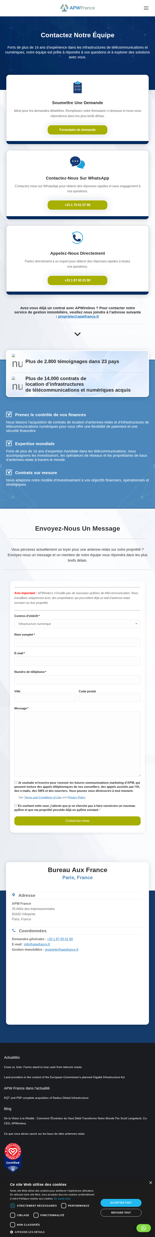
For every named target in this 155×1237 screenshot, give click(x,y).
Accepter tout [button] (121, 1202)
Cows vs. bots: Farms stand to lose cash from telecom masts (43, 1067)
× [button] (150, 1182)
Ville (17, 691)
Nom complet (24, 634)
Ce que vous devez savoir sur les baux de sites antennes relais (44, 1133)
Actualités (12, 1057)
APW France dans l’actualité (27, 1088)
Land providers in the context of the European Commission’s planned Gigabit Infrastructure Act (64, 1077)
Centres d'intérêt (27, 616)
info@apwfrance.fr (37, 944)
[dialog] (77, 1207)
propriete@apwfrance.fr (78, 316)
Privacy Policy (76, 797)
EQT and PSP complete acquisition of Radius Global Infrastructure (46, 1097)
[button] (143, 1228)
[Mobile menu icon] (146, 8)
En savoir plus (62, 1198)
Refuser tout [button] (121, 1212)
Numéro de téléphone (30, 672)
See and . (52, 797)
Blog (7, 1109)
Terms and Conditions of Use (42, 797)
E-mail (19, 653)
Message (21, 708)
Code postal (87, 691)
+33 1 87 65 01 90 (60, 939)
